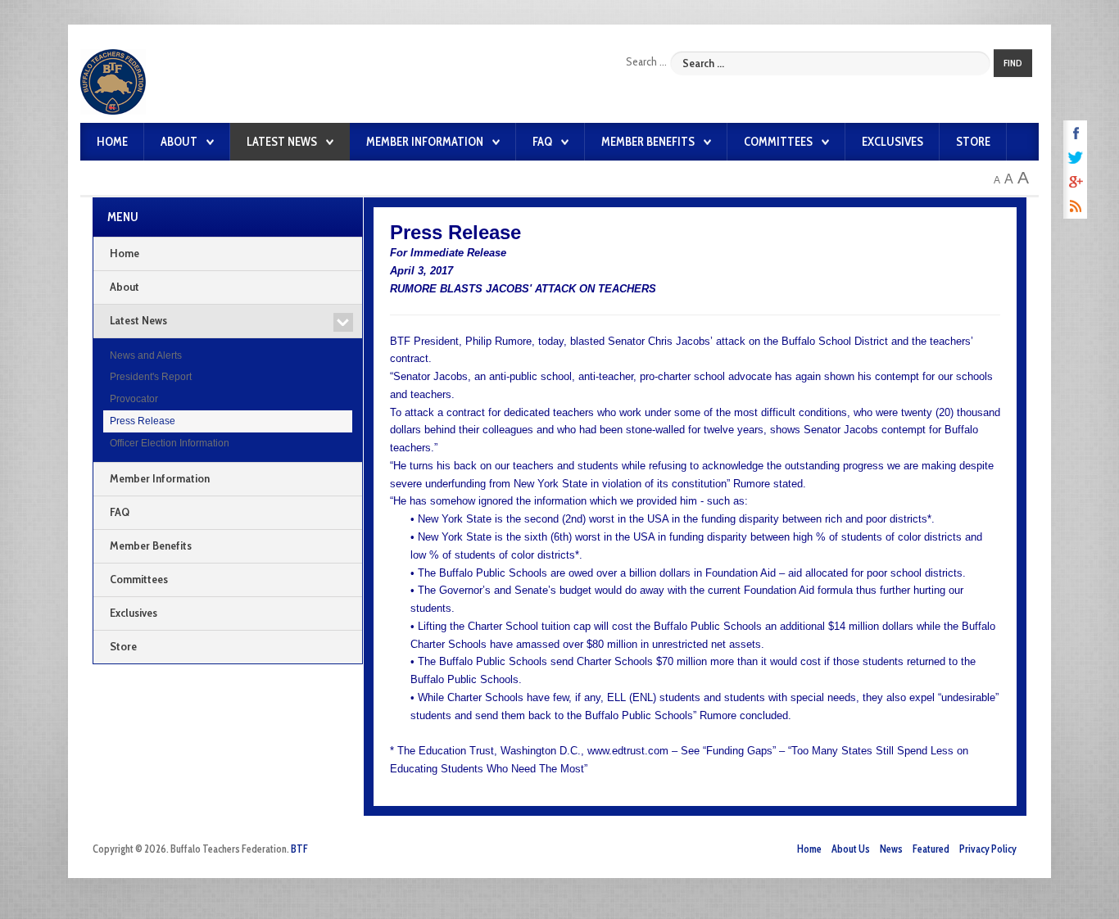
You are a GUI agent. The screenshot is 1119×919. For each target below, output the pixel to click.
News (891, 849)
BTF (299, 849)
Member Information (424, 141)
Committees (778, 141)
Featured (931, 849)
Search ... (646, 61)
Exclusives (892, 141)
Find (1012, 63)
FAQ (542, 141)
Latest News (282, 141)
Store (973, 141)
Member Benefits (648, 141)
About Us (850, 849)
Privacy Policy (988, 849)
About (179, 141)
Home (112, 141)
